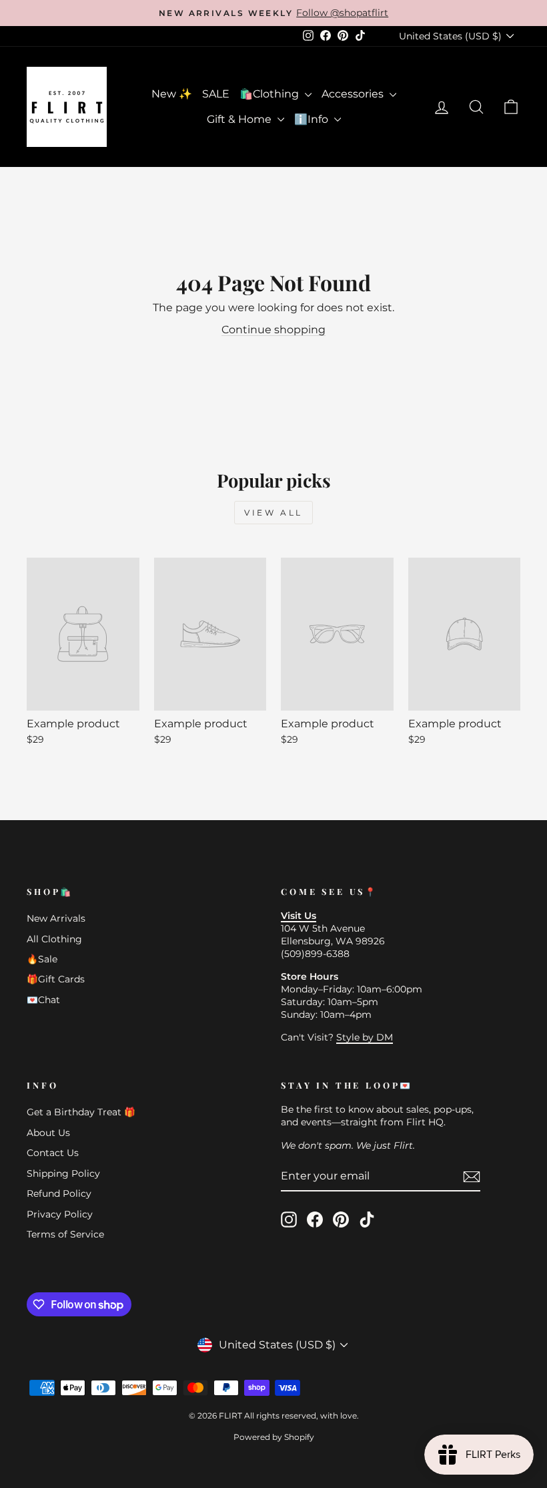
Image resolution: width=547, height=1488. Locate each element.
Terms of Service (65, 1234)
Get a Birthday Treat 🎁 (81, 1112)
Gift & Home (240, 119)
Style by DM (364, 1037)
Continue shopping (273, 329)
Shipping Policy (63, 1173)
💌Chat (43, 999)
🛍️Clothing (270, 93)
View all (273, 513)
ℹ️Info (312, 119)
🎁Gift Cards (56, 979)
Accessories (354, 93)
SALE (215, 93)
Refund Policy (59, 1193)
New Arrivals (56, 918)
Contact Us (53, 1152)
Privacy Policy (60, 1214)
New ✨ (171, 93)
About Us (48, 1132)
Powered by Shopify (273, 1437)
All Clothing (54, 939)
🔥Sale (42, 959)
